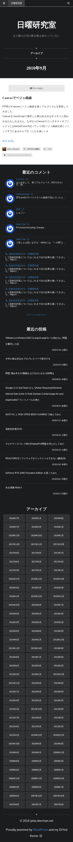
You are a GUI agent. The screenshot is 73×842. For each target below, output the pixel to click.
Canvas (10, 155)
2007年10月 (58, 796)
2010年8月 (59, 744)
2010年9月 (36, 744)
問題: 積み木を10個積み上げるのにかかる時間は (29, 373)
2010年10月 (14, 744)
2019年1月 (59, 527)
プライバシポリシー (36, 314)
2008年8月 (36, 787)
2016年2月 (59, 588)
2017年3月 (14, 570)
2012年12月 (58, 674)
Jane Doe (21, 224)
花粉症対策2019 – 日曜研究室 (24, 254)
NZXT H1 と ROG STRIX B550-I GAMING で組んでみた (33, 414)
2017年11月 (36, 544)
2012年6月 (36, 692)
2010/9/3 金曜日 (33, 149)
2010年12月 (36, 735)
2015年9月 (36, 605)
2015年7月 (59, 605)
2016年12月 (14, 579)
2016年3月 (36, 588)
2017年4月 (59, 562)
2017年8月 (36, 553)
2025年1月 (36, 518)
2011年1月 (14, 735)
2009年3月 (14, 770)
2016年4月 (14, 588)
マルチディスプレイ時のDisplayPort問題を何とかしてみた (34, 444)
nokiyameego (23, 194)
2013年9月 (59, 648)
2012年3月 (36, 700)
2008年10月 (58, 778)
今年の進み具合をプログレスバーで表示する (27, 358)
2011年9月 (59, 709)
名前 (18, 209)
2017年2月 (36, 570)
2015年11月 (58, 596)
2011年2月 (59, 726)
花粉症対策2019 (13, 429)
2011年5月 (59, 718)
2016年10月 (58, 579)
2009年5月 (36, 761)
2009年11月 (58, 752)
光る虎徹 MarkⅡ (13, 487)
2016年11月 (36, 579)
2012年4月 (14, 700)
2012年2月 (59, 700)
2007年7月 (36, 804)
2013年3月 (59, 666)
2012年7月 (14, 692)
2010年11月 (58, 735)
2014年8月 (36, 631)
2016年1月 (14, 596)
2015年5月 (36, 614)
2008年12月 (14, 778)
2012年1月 (14, 709)
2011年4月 (14, 726)
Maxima (28, 155)
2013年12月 (58, 640)
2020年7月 (14, 527)
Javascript (19, 155)
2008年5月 (14, 796)
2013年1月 (36, 674)
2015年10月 (14, 605)
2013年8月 (14, 657)
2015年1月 (59, 622)
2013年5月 (14, 666)
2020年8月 (59, 518)
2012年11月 (14, 683)
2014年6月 (59, 631)
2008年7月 (59, 787)
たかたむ (20, 179)
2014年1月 (36, 640)
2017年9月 (14, 553)
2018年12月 (14, 535)
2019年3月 (36, 527)
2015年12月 (36, 596)
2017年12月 (14, 544)
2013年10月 (36, 648)
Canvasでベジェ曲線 (17, 98)
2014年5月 (14, 640)
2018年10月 (36, 535)
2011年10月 (36, 709)
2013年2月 (14, 674)
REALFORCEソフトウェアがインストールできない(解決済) (35, 458)
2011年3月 (36, 726)
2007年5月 (59, 804)
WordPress (40, 829)
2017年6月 (14, 562)
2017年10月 (58, 544)
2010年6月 (14, 752)
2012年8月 (59, 683)
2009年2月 (36, 770)
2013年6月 (59, 657)
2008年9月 (14, 787)
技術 (49, 149)
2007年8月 (14, 804)
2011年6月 (36, 718)
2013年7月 (36, 657)
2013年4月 (36, 666)
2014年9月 (14, 631)
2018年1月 (59, 535)
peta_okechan (13, 149)
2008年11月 (36, 778)
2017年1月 (59, 570)
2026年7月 (14, 518)
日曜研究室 (16, 3)
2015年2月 (36, 622)
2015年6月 (14, 614)
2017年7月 (59, 553)
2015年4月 (59, 614)
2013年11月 (14, 648)
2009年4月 (59, 761)
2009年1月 (59, 770)
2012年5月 (59, 692)
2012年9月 (36, 683)
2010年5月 (36, 752)
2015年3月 (14, 622)
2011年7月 (14, 718)
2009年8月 (14, 761)
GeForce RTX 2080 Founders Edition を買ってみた (31, 473)
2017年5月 (36, 562)
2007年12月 (36, 796)
